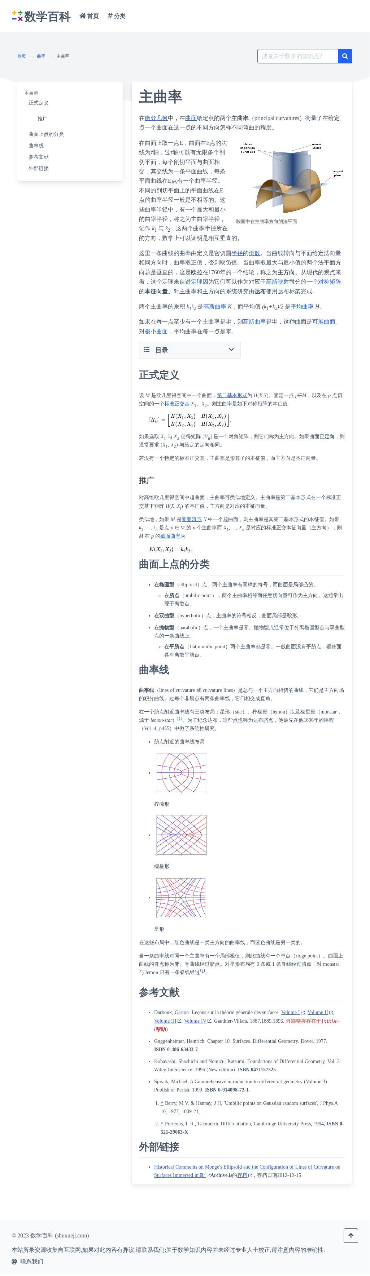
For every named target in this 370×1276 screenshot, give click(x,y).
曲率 (41, 56)
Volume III (165, 1021)
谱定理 (194, 282)
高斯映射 (277, 282)
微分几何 (156, 118)
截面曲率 (170, 536)
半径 (237, 253)
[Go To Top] (351, 1235)
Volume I (290, 1012)
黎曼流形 (192, 519)
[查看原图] (290, 178)
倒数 (254, 253)
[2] (202, 971)
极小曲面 (156, 331)
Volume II (318, 1012)
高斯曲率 (214, 306)
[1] (179, 718)
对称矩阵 (329, 282)
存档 (242, 1175)
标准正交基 (177, 403)
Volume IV (195, 1021)
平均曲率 (302, 306)
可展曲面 (323, 322)
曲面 (191, 118)
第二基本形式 (232, 395)
